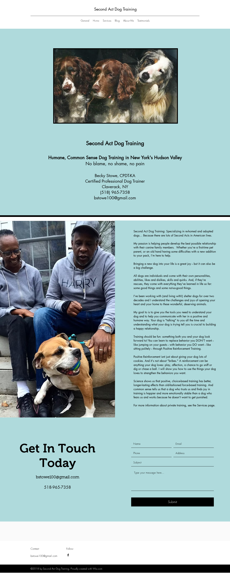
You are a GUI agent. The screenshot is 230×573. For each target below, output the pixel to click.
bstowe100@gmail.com (115, 198)
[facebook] (68, 555)
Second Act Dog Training (115, 9)
